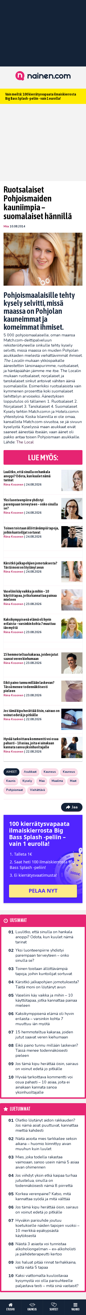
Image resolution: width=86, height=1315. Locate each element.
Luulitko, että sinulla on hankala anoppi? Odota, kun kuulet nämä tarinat (27, 476)
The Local (25, 442)
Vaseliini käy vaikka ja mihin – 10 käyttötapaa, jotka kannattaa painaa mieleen (30, 595)
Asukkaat (30, 772)
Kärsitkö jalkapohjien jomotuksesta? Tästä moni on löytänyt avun (30, 565)
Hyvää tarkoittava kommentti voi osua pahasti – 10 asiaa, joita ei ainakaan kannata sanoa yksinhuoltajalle (31, 743)
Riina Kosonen (13, 485)
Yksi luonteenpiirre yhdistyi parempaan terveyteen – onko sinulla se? (31, 504)
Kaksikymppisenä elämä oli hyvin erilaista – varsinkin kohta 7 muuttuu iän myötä (30, 623)
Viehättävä (37, 790)
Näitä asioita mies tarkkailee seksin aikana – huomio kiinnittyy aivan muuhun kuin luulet (46, 1143)
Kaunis (10, 781)
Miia (6, 226)
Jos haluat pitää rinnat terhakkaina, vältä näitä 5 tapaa (45, 1265)
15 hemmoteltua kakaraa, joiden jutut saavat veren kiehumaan (31, 656)
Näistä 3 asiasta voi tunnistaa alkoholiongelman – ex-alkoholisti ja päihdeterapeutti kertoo (45, 1249)
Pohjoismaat (14, 790)
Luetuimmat (20, 1109)
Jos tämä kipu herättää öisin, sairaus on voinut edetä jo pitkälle (32, 712)
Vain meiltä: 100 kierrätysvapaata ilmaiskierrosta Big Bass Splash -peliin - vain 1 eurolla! (40, 96)
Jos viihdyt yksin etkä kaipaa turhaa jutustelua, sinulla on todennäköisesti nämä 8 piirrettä (46, 1180)
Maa (42, 781)
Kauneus (50, 772)
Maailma (57, 781)
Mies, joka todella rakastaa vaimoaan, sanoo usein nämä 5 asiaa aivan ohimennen (47, 1162)
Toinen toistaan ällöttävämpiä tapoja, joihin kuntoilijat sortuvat (31, 530)
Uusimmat (18, 920)
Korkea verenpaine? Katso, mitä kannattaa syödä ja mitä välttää (43, 1196)
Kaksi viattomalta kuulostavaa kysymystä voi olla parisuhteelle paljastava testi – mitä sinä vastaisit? (47, 1280)
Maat (73, 781)
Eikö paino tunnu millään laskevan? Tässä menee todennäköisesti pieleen (29, 686)
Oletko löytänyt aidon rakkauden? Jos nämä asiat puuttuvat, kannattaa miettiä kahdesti (46, 1125)
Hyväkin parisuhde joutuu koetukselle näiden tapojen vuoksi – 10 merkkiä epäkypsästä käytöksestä (47, 1228)
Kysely (27, 781)
